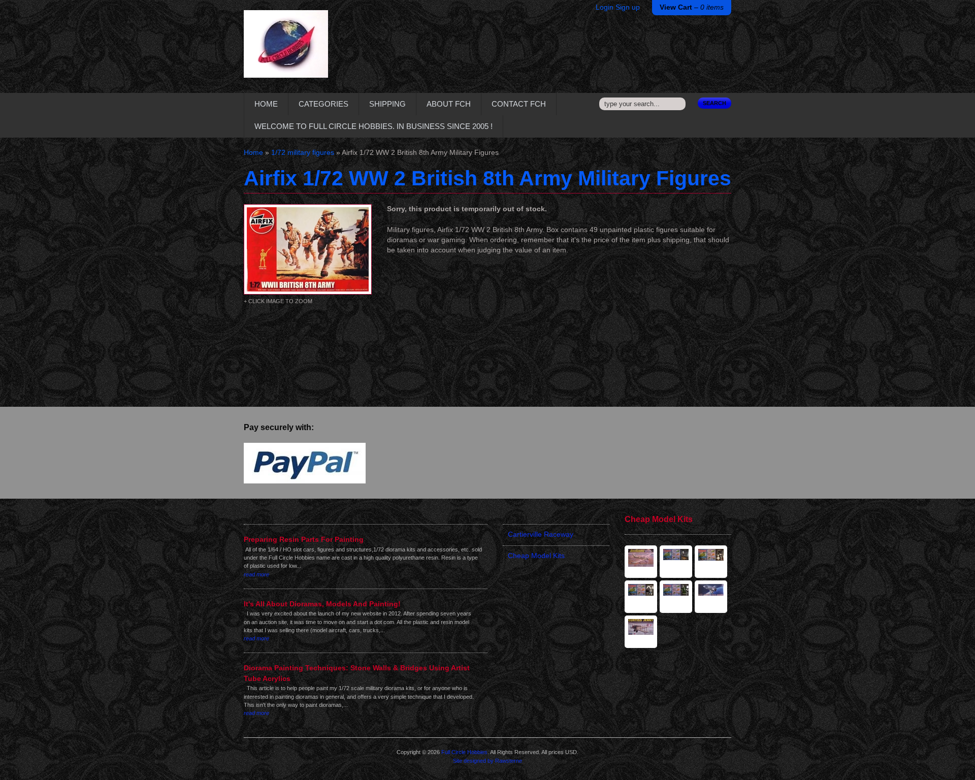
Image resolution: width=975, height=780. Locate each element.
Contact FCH (519, 104)
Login (604, 7)
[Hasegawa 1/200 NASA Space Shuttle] (711, 596)
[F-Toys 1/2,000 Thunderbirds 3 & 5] (711, 561)
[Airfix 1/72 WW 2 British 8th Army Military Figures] (308, 249)
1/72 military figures (302, 152)
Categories (323, 104)
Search (714, 103)
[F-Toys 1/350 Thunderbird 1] (641, 596)
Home (266, 104)
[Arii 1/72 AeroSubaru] (641, 561)
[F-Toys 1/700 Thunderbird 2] (676, 596)
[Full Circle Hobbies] (286, 51)
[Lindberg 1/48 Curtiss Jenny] (641, 631)
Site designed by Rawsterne (487, 761)
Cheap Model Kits (536, 556)
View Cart (692, 7)
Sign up (627, 7)
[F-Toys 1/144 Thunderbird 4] (676, 561)
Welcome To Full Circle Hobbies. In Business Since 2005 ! (373, 126)
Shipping (387, 104)
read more (256, 574)
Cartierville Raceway (540, 534)
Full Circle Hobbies (464, 752)
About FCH (449, 104)
